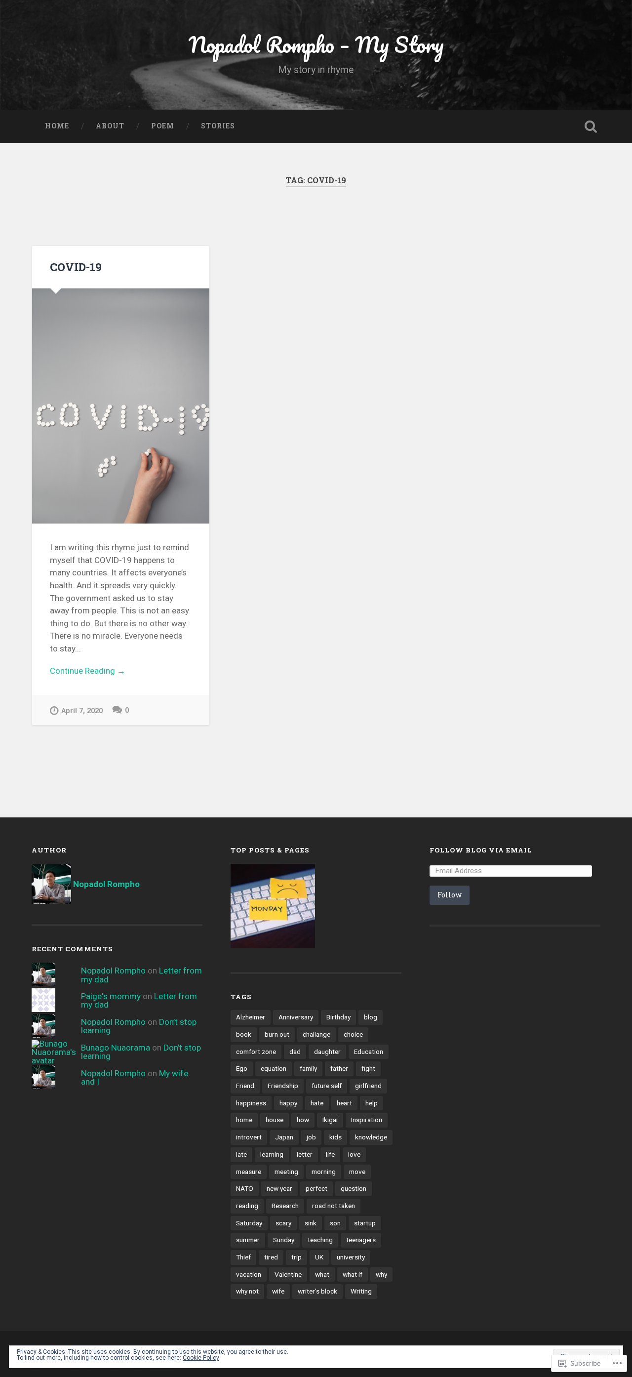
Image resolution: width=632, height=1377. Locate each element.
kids (335, 1137)
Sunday (283, 1240)
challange (316, 1034)
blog (370, 1017)
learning (271, 1154)
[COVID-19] (120, 406)
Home (57, 126)
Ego (241, 1068)
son (335, 1223)
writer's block (317, 1291)
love (354, 1154)
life (330, 1154)
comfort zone (256, 1051)
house (274, 1120)
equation (273, 1068)
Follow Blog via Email (481, 850)
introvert (249, 1137)
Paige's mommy (111, 996)
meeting (286, 1171)
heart (344, 1103)
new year (279, 1188)
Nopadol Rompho (113, 970)
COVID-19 (76, 266)
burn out (277, 1034)
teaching (320, 1240)
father (339, 1068)
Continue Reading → (87, 671)
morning (324, 1171)
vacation (248, 1274)
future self (327, 1086)
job (311, 1137)
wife (278, 1291)
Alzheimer (250, 1017)
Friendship (283, 1086)
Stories (218, 126)
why (381, 1274)
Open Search (590, 126)
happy (288, 1103)
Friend (245, 1086)
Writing (361, 1291)
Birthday (338, 1017)
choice (353, 1034)
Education (368, 1051)
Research (285, 1206)
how (303, 1120)
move (357, 1171)
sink (310, 1223)
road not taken (333, 1206)
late (241, 1154)
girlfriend (368, 1086)
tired (271, 1257)
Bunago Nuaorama (115, 1048)
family (308, 1068)
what (322, 1274)
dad (295, 1051)
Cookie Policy (201, 1357)
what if (352, 1274)
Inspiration (366, 1120)
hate (317, 1103)
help (371, 1103)
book (243, 1034)
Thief (243, 1257)
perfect (316, 1188)
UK (319, 1257)
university (351, 1257)
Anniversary (295, 1017)
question (353, 1188)
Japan (284, 1137)
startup (365, 1223)
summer (248, 1240)
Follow (449, 894)
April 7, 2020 (82, 711)
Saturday (249, 1223)
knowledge (371, 1137)
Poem (162, 126)
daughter (327, 1051)
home (244, 1120)
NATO (244, 1188)
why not (247, 1291)
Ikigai (330, 1120)
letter (305, 1154)
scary (283, 1223)
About (110, 126)
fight (368, 1068)
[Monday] (273, 907)
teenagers (361, 1240)
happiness (251, 1103)
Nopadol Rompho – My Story (316, 44)
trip (296, 1257)
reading (247, 1206)
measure (248, 1171)
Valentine (288, 1274)
